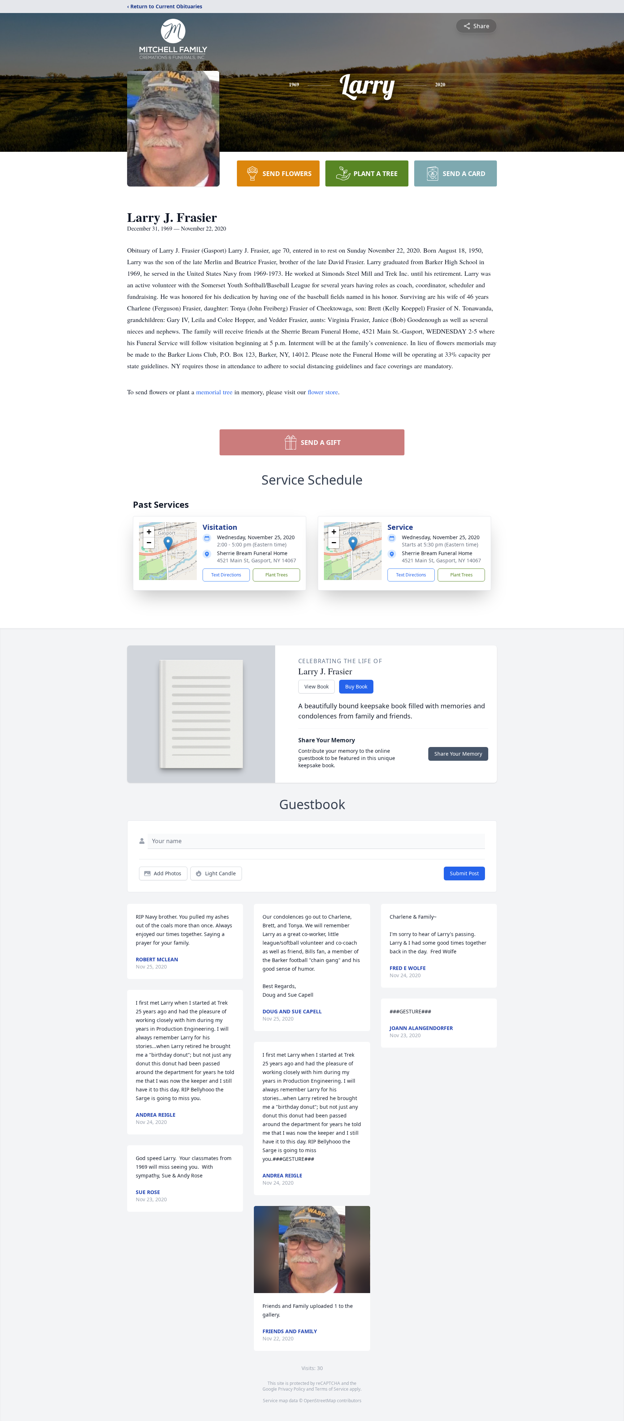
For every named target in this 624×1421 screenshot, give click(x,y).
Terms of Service (331, 1389)
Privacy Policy (291, 1389)
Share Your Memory (458, 753)
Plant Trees (276, 575)
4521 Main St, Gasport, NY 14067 (256, 560)
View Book (316, 686)
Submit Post (464, 873)
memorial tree (214, 391)
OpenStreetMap (320, 1401)
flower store (323, 391)
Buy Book (356, 686)
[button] (168, 543)
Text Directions (226, 575)
